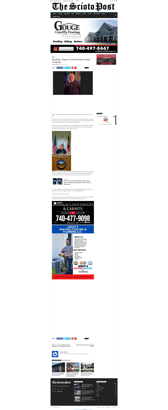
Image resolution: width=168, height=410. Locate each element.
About (103, 13)
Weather (98, 395)
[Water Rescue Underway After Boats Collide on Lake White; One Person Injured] (58, 367)
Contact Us (114, 407)
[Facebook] (110, 1)
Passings (98, 385)
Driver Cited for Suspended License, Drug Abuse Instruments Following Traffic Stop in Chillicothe (77, 182)
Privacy (103, 407)
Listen (89, 13)
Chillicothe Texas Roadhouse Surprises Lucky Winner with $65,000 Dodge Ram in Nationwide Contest (72, 375)
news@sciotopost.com (61, 388)
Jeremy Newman (56, 64)
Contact (77, 0)
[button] (115, 15)
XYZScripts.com (90, 409)
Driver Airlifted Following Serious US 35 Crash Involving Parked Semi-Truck (87, 374)
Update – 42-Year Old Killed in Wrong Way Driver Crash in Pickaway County (61, 345)
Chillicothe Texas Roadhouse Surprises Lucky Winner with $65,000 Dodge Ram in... (88, 392)
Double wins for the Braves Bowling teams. (85, 345)
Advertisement (108, 407)
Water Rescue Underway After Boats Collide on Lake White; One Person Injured (58, 374)
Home (53, 55)
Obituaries (67, 13)
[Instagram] (112, 1)
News (54, 13)
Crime (97, 391)
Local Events (96, 13)
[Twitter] (114, 1)
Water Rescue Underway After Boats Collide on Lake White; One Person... (87, 385)
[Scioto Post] (84, 7)
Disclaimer (98, 407)
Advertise (78, 13)
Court (97, 393)
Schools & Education (100, 387)
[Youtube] (116, 1)
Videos (84, 13)
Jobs (73, 13)
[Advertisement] (73, 104)
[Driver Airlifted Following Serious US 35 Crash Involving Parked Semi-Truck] (87, 367)
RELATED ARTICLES (56, 360)
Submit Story (56, 16)
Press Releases (99, 389)
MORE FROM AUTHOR (66, 360)
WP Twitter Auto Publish (79, 409)
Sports (60, 13)
